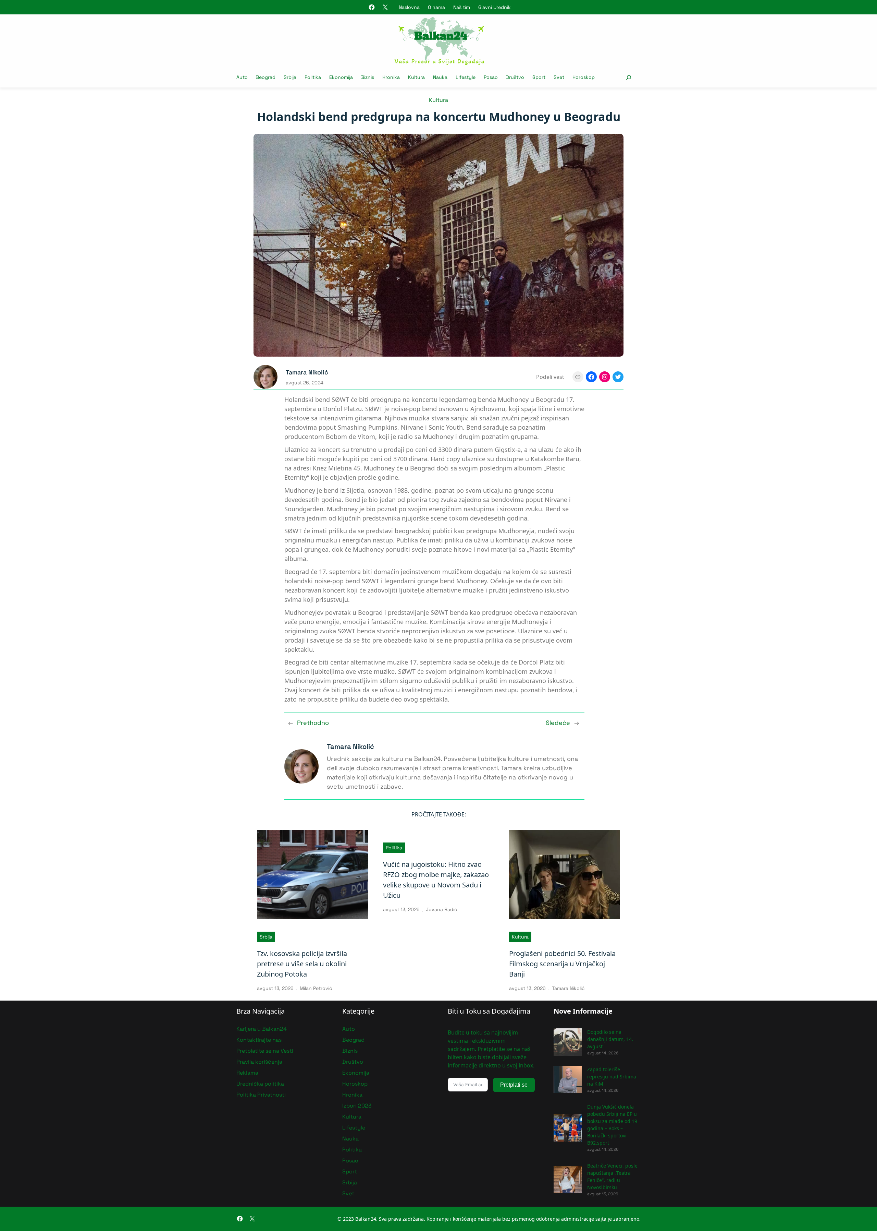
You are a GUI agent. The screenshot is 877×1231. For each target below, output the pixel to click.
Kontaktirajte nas (259, 1039)
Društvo (352, 1061)
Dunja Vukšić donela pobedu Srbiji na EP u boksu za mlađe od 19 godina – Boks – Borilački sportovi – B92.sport (612, 1124)
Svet (348, 1193)
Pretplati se (514, 1085)
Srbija (266, 937)
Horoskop (355, 1083)
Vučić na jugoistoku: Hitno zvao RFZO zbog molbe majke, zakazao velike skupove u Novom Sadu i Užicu (436, 880)
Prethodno (313, 723)
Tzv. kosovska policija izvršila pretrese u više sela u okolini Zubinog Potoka (302, 964)
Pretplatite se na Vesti (264, 1050)
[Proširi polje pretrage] (628, 77)
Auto (348, 1028)
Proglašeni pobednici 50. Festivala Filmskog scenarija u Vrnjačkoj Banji (562, 964)
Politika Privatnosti (261, 1094)
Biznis (350, 1050)
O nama (436, 7)
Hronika (352, 1094)
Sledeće (558, 723)
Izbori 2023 (357, 1105)
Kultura (438, 100)
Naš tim (461, 7)
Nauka (350, 1138)
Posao (350, 1160)
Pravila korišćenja (259, 1061)
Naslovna (409, 7)
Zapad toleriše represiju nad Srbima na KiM (611, 1076)
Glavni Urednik (494, 7)
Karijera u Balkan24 (261, 1028)
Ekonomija (355, 1072)
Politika (394, 848)
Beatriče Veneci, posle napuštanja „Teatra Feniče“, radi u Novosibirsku (612, 1176)
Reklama (247, 1072)
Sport (349, 1171)
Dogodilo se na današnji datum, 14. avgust (610, 1039)
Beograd (353, 1039)
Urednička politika (260, 1083)
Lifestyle (353, 1127)
